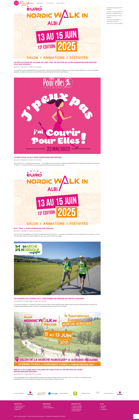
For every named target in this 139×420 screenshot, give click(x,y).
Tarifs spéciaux (19, 407)
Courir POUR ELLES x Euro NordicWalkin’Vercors (38, 157)
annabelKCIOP (19, 301)
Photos (103, 407)
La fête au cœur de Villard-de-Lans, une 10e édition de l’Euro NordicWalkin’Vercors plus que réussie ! (55, 63)
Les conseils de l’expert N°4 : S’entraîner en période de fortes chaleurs (49, 298)
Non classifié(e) (37, 67)
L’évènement (39, 3)
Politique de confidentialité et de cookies (55, 416)
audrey (17, 67)
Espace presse (47, 406)
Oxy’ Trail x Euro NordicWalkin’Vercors (34, 228)
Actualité (30, 67)
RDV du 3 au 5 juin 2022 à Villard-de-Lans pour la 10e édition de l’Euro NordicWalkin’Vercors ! (48, 370)
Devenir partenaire (77, 406)
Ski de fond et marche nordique (114, 23)
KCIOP (15, 416)
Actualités (103, 406)
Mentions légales (22, 416)
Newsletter (104, 409)
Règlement (18, 409)
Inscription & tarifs (20, 406)
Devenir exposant (77, 407)
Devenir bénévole (76, 409)
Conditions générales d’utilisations (35, 416)
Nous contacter (76, 411)
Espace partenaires (49, 407)
